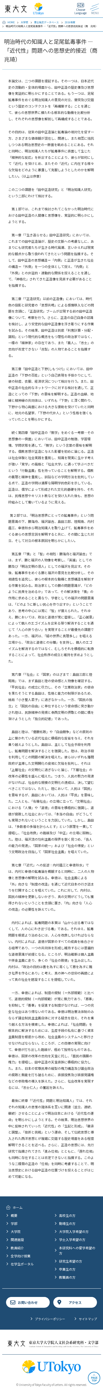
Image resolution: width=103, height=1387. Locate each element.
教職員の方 (67, 1277)
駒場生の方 (67, 1223)
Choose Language (80, 11)
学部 (14, 1223)
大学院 (24, 22)
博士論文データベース (46, 22)
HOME (11, 22)
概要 (14, 1215)
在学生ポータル (22, 1263)
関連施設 (17, 1239)
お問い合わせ (28, 1302)
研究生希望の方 (70, 1261)
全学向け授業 (20, 1255)
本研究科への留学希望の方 (77, 1250)
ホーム (18, 1207)
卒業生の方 (67, 1269)
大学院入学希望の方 (74, 1231)
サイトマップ (88, 1319)
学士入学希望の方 (72, 1239)
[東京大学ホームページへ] (38, 12)
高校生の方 (67, 1215)
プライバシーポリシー (50, 1319)
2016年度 (70, 22)
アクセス (75, 1302)
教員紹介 (17, 1247)
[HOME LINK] (16, 9)
